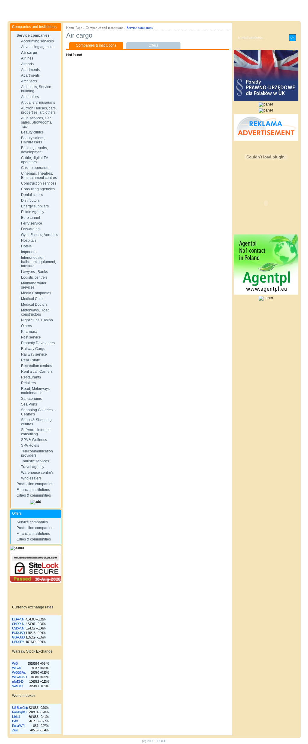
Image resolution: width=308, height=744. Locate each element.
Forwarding (30, 229)
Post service (31, 337)
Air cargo (29, 53)
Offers (153, 45)
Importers (28, 252)
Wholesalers (31, 478)
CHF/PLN (18, 624)
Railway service (34, 354)
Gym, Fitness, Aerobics (39, 235)
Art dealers (30, 97)
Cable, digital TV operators (34, 160)
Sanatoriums (31, 398)
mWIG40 (17, 681)
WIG (15, 663)
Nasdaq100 (19, 712)
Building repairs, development (34, 150)
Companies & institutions (96, 45)
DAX (15, 721)
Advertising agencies (38, 47)
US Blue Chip (20, 707)
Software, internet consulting (35, 432)
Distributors (30, 200)
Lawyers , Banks (34, 272)
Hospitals (28, 240)
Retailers (28, 383)
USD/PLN (18, 628)
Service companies (33, 35)
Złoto (15, 730)
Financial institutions (33, 490)
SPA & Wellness (34, 440)
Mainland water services (33, 285)
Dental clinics (32, 195)
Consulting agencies (38, 189)
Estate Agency (32, 212)
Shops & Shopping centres (36, 422)
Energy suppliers (35, 206)
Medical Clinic (32, 299)
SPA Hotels (30, 445)
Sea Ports (29, 404)
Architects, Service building (36, 89)
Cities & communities (34, 495)
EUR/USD (18, 633)
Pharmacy (29, 331)
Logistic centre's (34, 277)
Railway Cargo (33, 349)
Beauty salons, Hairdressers (33, 140)
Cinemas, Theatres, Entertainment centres (39, 175)
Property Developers (38, 343)
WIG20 (16, 668)
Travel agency (32, 467)
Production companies (35, 484)
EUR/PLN (18, 619)
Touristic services (35, 461)
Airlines (27, 58)
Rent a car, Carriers (37, 371)
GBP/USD (18, 637)
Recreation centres (36, 366)
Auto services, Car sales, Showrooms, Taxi (36, 122)
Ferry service (31, 223)
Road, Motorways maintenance (35, 391)
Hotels (26, 246)
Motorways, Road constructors (35, 312)
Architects (29, 81)
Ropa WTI (18, 725)
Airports (27, 64)
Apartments (30, 70)
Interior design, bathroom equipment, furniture (38, 262)
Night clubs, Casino (37, 320)
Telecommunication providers (37, 453)
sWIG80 (17, 686)
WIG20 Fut (18, 672)
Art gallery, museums (38, 102)
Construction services (38, 183)
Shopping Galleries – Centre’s (38, 412)
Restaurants (31, 377)
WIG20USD (19, 677)
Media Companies (36, 293)
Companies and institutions (104, 27)
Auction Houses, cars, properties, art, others (39, 110)
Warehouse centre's (37, 472)
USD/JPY (18, 642)
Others (26, 326)
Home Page (74, 27)
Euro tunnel (30, 218)
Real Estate (30, 360)
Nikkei (15, 716)
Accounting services (37, 41)
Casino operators (35, 168)
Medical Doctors (34, 304)
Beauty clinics (32, 132)
